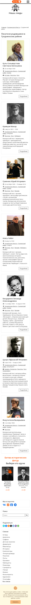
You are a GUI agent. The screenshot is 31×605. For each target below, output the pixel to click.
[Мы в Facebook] (11, 505)
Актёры (5, 535)
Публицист (17, 136)
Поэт (18, 75)
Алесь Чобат (8, 238)
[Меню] (28, 1)
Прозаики (6, 560)
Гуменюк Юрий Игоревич (14, 181)
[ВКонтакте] (6, 526)
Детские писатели (9, 542)
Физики (5, 572)
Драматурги (7, 544)
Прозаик (16, 191)
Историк (7, 75)
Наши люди (15, 13)
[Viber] (16, 526)
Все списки (6, 581)
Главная (3, 27)
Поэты (5, 558)
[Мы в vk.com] (4, 505)
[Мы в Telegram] (15, 505)
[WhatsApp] (18, 526)
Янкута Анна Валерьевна (14, 420)
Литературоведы (8, 553)
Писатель (13, 75)
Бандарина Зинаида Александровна (12, 299)
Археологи (6, 537)
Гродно (9, 73)
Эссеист (5, 249)
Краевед (7, 369)
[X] (11, 526)
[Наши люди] (15, 11)
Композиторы (7, 551)
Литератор (13, 369)
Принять (15, 602)
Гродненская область (13, 27)
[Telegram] (13, 526)
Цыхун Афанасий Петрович (15, 360)
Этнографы (6, 579)
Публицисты (7, 563)
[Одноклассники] (8, 526)
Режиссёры (6, 565)
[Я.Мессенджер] (4, 526)
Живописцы (7, 546)
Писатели (6, 556)
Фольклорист (7, 371)
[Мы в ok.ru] (8, 505)
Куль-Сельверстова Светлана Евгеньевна (12, 64)
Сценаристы (7, 567)
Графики (6, 539)
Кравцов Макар (10, 126)
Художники (6, 577)
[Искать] (26, 515)
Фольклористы (8, 574)
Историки (6, 549)
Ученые (5, 570)
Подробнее (23, 96)
